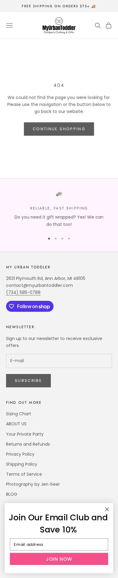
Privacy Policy (20, 454)
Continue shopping (59, 129)
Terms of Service (24, 474)
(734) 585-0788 (23, 292)
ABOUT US (16, 424)
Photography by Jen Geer (33, 484)
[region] (59, 209)
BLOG (11, 494)
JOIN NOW (59, 559)
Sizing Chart (18, 414)
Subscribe (28, 380)
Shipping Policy (21, 464)
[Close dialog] (107, 509)
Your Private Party (25, 434)
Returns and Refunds (28, 444)
